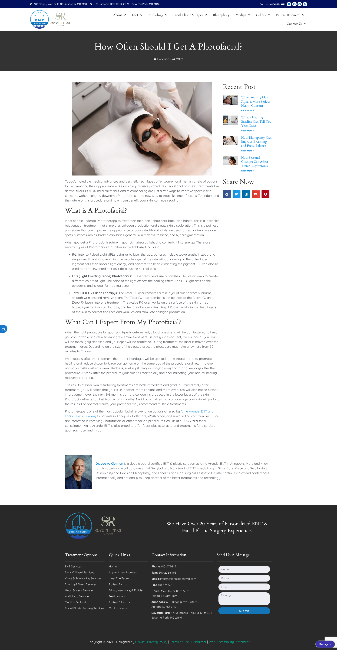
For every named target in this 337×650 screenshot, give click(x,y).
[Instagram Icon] (305, 4)
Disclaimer (198, 642)
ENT (135, 15)
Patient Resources (288, 15)
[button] (227, 194)
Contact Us (295, 24)
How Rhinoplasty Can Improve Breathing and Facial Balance (256, 141)
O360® (140, 642)
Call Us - (272, 4)
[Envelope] (289, 4)
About (117, 15)
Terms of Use (179, 642)
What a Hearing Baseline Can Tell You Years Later (256, 121)
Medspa (241, 15)
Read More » (247, 110)
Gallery (261, 15)
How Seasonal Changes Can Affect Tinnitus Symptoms (254, 161)
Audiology (156, 15)
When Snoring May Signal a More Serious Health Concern (255, 101)
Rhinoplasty (221, 15)
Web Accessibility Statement (229, 642)
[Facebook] (294, 4)
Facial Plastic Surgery (188, 15)
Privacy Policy (157, 642)
